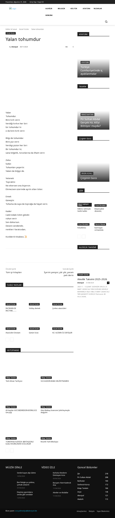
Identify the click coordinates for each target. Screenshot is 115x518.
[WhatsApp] (39, 255)
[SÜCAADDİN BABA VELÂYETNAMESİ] (57, 367)
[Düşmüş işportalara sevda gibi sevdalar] (10, 494)
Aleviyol (15, 47)
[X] (32, 255)
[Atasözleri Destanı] (16, 322)
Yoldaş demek (34, 308)
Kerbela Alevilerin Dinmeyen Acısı (60, 474)
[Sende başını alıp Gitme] (10, 475)
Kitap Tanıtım (11, 378)
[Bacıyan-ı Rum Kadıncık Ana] (46, 485)
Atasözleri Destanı (13, 333)
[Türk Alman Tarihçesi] (22, 367)
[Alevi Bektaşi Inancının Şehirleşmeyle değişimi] (57, 396)
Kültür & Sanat (11, 29)
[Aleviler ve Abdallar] (46, 495)
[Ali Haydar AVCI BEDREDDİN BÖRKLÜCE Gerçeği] (22, 396)
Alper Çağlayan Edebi (83, 204)
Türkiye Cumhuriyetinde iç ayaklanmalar (92, 70)
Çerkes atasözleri (59, 308)
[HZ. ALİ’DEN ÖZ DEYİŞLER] (62, 322)
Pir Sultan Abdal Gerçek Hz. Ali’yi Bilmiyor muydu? (91, 122)
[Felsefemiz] (84, 220)
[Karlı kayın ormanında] (102, 220)
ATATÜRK (83, 34)
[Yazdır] (45, 255)
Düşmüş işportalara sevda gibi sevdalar (25, 493)
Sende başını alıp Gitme (26, 473)
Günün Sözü (33, 333)
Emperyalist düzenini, (99, 210)
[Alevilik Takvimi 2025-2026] (93, 264)
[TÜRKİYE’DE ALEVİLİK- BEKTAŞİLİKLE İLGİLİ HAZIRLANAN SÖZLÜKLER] (22, 428)
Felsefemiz (81, 228)
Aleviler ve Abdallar (60, 492)
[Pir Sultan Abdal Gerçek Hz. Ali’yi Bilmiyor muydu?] (93, 111)
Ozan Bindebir (100, 205)
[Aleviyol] (7, 46)
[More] (52, 255)
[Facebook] (26, 255)
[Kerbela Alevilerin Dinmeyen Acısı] (46, 475)
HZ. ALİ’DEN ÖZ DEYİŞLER (62, 333)
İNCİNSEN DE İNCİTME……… (11, 309)
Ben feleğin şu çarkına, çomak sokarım (26, 483)
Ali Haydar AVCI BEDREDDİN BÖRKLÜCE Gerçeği (21, 411)
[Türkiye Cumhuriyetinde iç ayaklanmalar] (93, 58)
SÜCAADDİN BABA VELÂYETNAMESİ (55, 381)
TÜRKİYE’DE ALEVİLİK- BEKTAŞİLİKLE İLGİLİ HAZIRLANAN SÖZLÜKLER (20, 443)
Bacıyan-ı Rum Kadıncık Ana (62, 484)
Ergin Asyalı (86, 173)
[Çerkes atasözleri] (62, 298)
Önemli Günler (83, 275)
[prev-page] (7, 339)
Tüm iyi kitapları (14, 272)
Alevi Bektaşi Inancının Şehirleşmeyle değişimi (55, 411)
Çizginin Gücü (89, 178)
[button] (106, 21)
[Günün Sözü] (39, 322)
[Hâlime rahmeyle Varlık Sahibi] (84, 201)
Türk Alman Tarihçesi (14, 381)
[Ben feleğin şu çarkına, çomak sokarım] (10, 484)
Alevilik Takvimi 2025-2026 (92, 279)
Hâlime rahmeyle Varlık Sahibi (84, 210)
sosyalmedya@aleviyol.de (26, 510)
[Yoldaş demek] (39, 298)
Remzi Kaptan (87, 114)
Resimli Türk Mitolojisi (49, 442)
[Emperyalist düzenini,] (102, 201)
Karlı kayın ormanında (99, 229)
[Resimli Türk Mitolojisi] (57, 428)
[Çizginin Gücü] (93, 163)
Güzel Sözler (24, 29)
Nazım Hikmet (100, 224)
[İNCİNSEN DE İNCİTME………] (16, 298)
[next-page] (12, 339)
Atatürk (85, 62)
